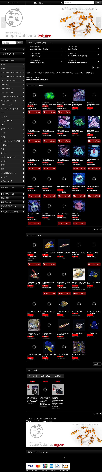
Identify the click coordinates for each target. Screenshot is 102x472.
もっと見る (96, 67)
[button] (3, 22)
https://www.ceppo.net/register (37, 79)
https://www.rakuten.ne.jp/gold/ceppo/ (39, 421)
